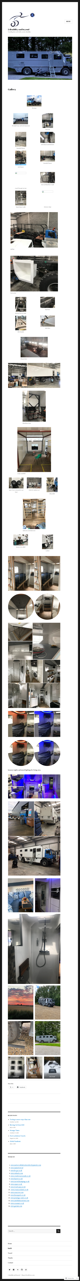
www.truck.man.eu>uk (18, 1187)
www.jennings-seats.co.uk (19, 1198)
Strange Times (14, 1130)
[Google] (18, 1269)
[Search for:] (32, 1231)
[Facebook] (13, 1269)
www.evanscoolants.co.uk (19, 1190)
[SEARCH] (58, 1231)
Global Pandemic (15, 1141)
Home (10, 1244)
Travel (10, 1253)
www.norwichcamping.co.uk (20, 1181)
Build (10, 1248)
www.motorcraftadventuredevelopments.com (26, 1165)
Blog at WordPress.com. (28, 1275)
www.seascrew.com (17, 1192)
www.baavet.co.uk (17, 1179)
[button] (34, 102)
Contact (10, 1263)
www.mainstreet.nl (17, 1168)
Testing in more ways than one (20, 1120)
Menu (68, 21)
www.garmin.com (16, 1206)
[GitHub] (22, 1269)
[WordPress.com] (26, 1269)
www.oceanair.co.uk (17, 1203)
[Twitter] (9, 1269)
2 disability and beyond (18, 29)
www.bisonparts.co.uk (18, 1195)
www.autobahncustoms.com (20, 1201)
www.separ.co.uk (16, 1184)
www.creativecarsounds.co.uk (21, 1176)
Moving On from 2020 (17, 1125)
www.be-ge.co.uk (16, 1171)
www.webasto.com (17, 1173)
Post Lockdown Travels (17, 1136)
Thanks (10, 1258)
